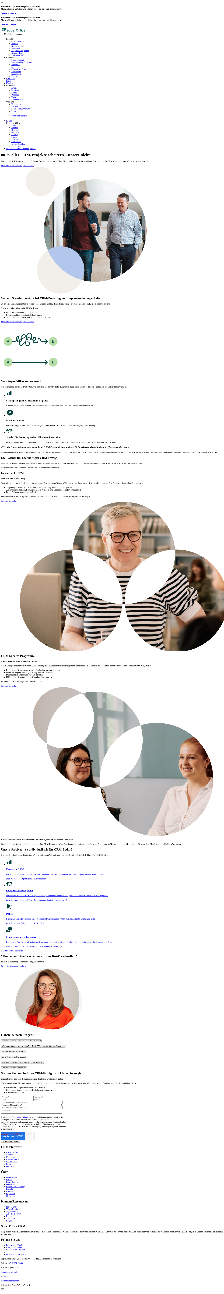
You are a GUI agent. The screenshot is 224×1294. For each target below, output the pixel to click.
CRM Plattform (17, 41)
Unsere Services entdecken (12, 951)
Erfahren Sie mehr (8, 501)
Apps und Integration (20, 51)
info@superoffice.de (9, 1272)
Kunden (9, 83)
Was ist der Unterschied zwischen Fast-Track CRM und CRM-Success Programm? (33, 1046)
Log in (9, 1221)
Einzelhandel (16, 74)
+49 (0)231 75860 (15, 1263)
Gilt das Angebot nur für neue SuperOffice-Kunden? (21, 1041)
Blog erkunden (12, 1182)
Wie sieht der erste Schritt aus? (14, 1068)
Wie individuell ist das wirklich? (13, 1052)
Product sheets (17, 99)
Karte (3, 1276)
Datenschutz (11, 1184)
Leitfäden (15, 90)
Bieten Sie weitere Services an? (14, 1057)
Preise (8, 81)
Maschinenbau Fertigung (21, 62)
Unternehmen (17, 104)
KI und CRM (16, 53)
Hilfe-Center (11, 1207)
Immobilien (16, 71)
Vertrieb (14, 44)
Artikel (14, 88)
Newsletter (10, 1196)
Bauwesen (15, 64)
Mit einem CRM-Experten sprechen (21, 148)
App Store (10, 1218)
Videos (14, 97)
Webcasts (15, 95)
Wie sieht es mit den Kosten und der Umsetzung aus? (22, 1062)
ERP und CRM (17, 55)
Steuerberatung (17, 60)
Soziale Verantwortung (20, 109)
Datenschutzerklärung (20, 1117)
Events (14, 92)
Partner (14, 111)
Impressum (10, 1194)
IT (12, 67)
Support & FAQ (12, 1211)
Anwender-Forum (13, 1214)
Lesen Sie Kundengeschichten (13, 966)
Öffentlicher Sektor (19, 69)
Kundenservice (17, 46)
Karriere (14, 106)
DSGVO (10, 1166)
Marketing (15, 48)
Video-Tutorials (12, 1209)
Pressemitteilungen (19, 116)
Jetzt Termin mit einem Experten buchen (17, 166)
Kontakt (14, 113)
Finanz (14, 76)
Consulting (10, 78)
